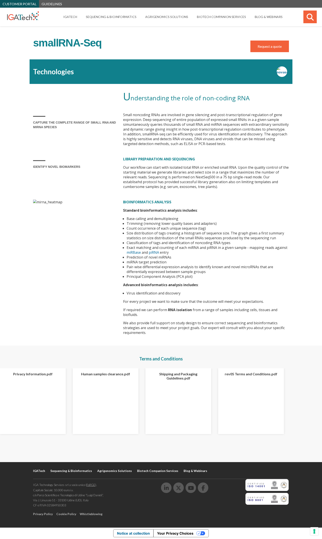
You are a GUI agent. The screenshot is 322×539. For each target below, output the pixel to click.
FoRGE (91, 485)
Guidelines (52, 4)
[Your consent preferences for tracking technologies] (314, 531)
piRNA (154, 252)
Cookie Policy (66, 514)
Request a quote (270, 46)
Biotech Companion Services (221, 17)
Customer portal (19, 4)
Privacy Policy (43, 514)
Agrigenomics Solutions (166, 17)
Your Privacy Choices (175, 533)
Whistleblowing (91, 514)
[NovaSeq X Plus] (283, 71)
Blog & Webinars (269, 17)
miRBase (134, 252)
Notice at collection (133, 533)
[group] (33, 401)
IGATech (70, 17)
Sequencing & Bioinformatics (111, 17)
